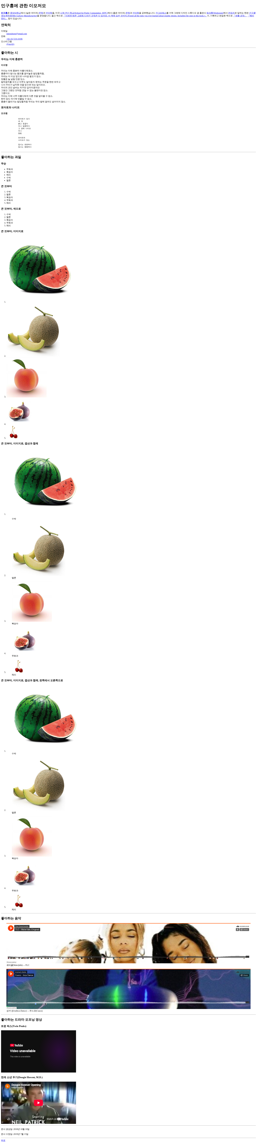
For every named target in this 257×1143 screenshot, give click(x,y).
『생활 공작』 (240, 16)
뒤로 (3, 1140)
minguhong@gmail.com (16, 34)
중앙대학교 (15, 13)
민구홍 (4, 13)
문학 (41, 13)
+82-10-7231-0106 (14, 39)
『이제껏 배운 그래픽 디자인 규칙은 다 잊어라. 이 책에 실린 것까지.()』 (135, 16)
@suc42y (10, 44)
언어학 (49, 13)
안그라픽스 (161, 13)
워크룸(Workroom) (215, 13)
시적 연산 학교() (84, 13)
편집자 (231, 13)
